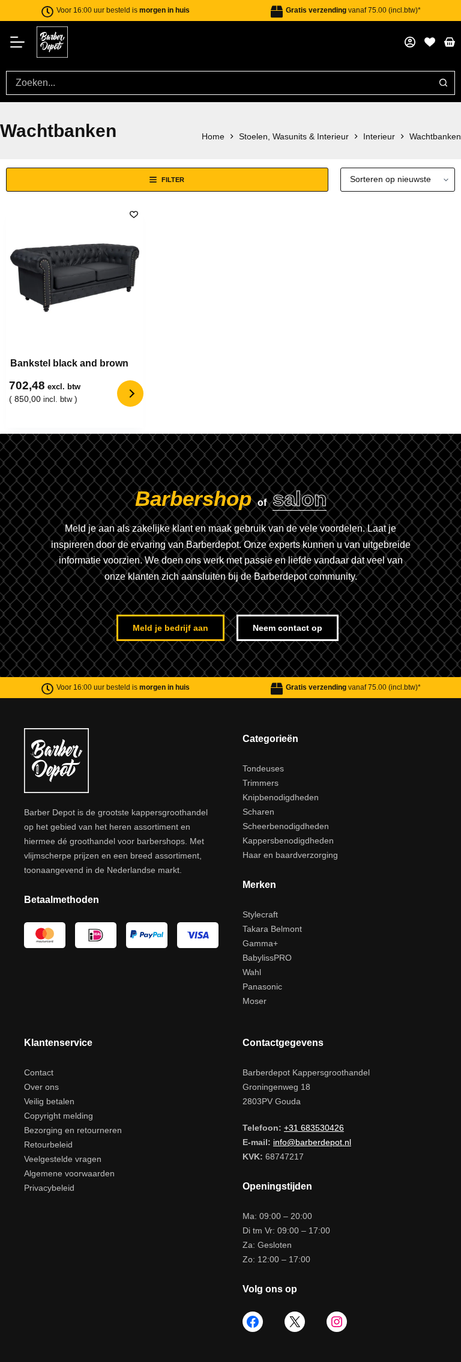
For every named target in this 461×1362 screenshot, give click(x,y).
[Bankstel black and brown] (74, 275)
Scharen (258, 811)
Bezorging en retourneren (73, 1130)
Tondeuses (263, 768)
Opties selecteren (130, 393)
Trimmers (261, 783)
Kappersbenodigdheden (288, 840)
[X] (295, 1322)
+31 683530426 (314, 1127)
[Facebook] (253, 1322)
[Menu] (21, 42)
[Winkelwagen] (449, 42)
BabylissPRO (267, 957)
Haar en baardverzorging (290, 855)
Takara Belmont (272, 929)
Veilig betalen (49, 1101)
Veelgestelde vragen (62, 1159)
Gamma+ (260, 943)
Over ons (41, 1087)
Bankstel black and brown (69, 363)
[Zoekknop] (443, 82)
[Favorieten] (429, 42)
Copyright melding (58, 1115)
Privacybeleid (49, 1188)
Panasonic (262, 986)
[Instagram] (337, 1322)
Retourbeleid (48, 1144)
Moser (255, 1001)
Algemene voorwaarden (69, 1173)
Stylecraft (260, 914)
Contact (38, 1072)
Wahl (252, 972)
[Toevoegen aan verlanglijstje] (133, 213)
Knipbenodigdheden (281, 797)
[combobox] (219, 83)
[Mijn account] (410, 42)
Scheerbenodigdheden (286, 826)
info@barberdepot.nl (312, 1142)
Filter (172, 179)
